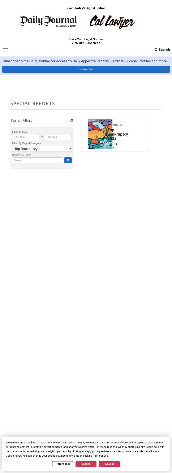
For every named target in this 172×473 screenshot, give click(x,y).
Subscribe (86, 69)
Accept (109, 464)
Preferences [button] (101, 455)
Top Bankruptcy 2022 (117, 134)
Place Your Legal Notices (86, 39)
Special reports (32, 103)
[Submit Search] (68, 160)
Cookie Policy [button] (13, 455)
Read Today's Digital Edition (86, 8)
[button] (41, 120)
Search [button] (164, 50)
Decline (86, 464)
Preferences (62, 464)
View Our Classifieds (86, 43)
